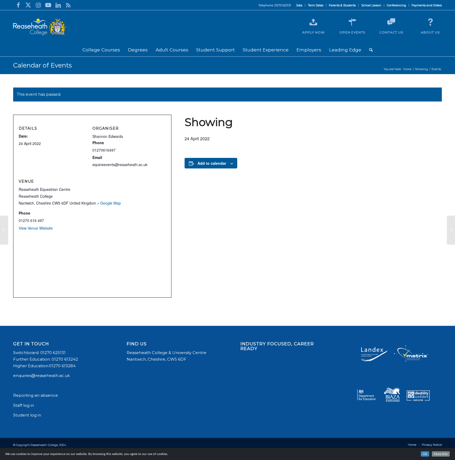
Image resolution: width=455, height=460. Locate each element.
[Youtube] (48, 5)
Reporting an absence (36, 395)
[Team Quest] (4, 230)
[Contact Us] (391, 22)
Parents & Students (342, 5)
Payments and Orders (427, 5)
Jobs (299, 5)
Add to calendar (211, 163)
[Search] (371, 49)
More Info (441, 454)
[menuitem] (299, 5)
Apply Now (313, 32)
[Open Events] (352, 22)
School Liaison (371, 5)
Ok (425, 454)
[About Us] (430, 22)
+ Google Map (109, 203)
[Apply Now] (313, 22)
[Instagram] (38, 5)
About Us (430, 32)
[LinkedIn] (58, 5)
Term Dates (315, 5)
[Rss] (68, 5)
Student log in (27, 415)
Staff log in (23, 405)
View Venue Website (36, 228)
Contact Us (391, 32)
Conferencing (396, 5)
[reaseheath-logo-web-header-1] (39, 27)
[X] (28, 5)
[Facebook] (18, 5)
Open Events (352, 32)
